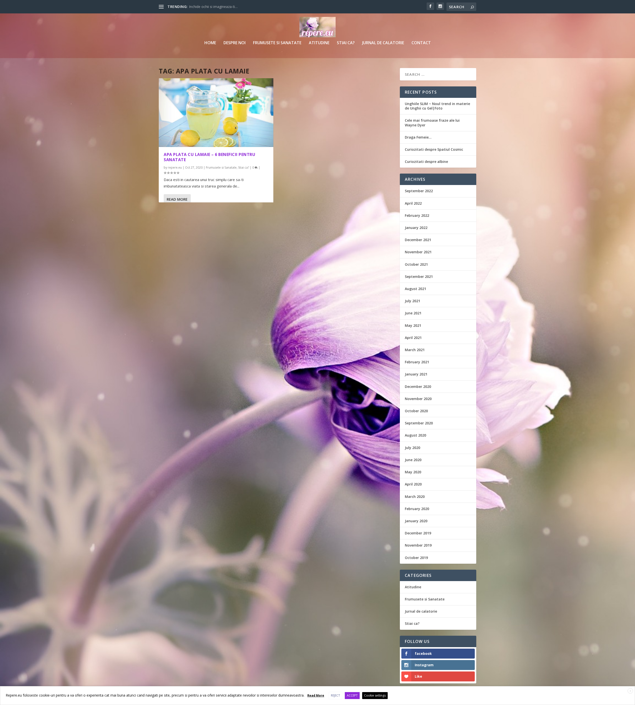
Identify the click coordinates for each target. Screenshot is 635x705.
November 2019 (418, 545)
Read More (177, 199)
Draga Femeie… (418, 137)
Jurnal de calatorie (383, 43)
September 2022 (419, 190)
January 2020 (416, 521)
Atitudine (319, 43)
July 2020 (412, 447)
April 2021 (413, 337)
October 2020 (416, 410)
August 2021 (415, 288)
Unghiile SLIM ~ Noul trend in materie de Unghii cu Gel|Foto (437, 106)
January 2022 (416, 227)
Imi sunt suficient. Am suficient (213, 6)
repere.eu (175, 167)
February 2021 (417, 362)
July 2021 (412, 300)
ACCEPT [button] (352, 695)
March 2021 (415, 349)
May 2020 (413, 472)
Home (210, 43)
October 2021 (416, 264)
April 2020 (413, 484)
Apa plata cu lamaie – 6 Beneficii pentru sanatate (209, 157)
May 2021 (413, 325)
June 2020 (413, 459)
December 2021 (418, 239)
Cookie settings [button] (375, 695)
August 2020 (415, 435)
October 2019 (416, 557)
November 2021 (418, 252)
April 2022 (413, 203)
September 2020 (419, 423)
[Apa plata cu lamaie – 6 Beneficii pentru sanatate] (216, 112)
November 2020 (418, 398)
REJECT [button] (335, 695)
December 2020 (418, 386)
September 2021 (419, 276)
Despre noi (234, 43)
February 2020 (417, 508)
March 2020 (415, 496)
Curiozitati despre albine (426, 161)
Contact (421, 43)
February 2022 (417, 215)
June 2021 (413, 313)
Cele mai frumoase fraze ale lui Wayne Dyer (432, 122)
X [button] (630, 691)
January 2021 (416, 374)
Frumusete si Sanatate (277, 43)
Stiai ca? (346, 43)
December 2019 (418, 533)
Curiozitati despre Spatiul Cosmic (434, 149)
